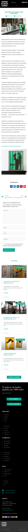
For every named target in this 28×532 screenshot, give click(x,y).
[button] (11, 186)
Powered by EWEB (22, 529)
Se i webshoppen (11, 146)
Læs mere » (6, 292)
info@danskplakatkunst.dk (7, 510)
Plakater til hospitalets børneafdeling (12, 282)
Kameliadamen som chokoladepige (10, 354)
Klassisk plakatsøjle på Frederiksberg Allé (11, 318)
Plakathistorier (19, 16)
